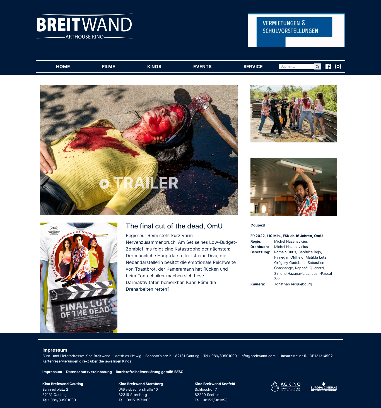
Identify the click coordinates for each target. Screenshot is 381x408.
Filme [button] (116, 66)
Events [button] (210, 66)
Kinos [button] (162, 66)
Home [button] (71, 66)
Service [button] (261, 66)
